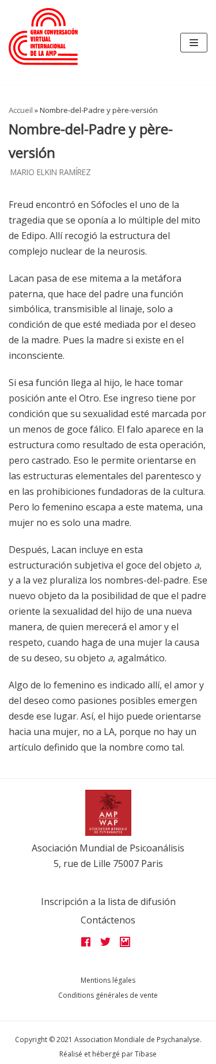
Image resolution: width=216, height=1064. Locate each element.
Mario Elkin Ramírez (50, 171)
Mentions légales (108, 980)
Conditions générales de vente (108, 995)
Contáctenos (108, 920)
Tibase (146, 1054)
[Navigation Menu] (193, 42)
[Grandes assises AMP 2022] (43, 36)
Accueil (21, 110)
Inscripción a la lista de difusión (108, 901)
